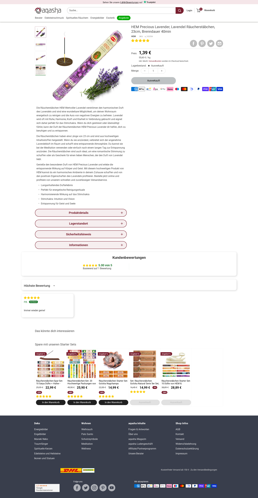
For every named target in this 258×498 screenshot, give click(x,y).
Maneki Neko (41, 439)
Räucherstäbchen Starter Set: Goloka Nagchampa (113, 382)
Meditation (87, 443)
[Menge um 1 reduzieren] (144, 70)
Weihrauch (87, 429)
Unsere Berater (136, 453)
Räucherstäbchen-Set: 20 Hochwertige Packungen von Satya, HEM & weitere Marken (81, 382)
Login (189, 10)
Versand (180, 439)
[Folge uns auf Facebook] (77, 487)
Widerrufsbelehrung (186, 443)
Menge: (135, 70)
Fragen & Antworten (138, 429)
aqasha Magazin (137, 439)
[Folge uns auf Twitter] (85, 487)
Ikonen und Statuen (44, 458)
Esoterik (110, 17)
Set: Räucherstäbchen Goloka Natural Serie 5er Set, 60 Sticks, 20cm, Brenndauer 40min (144, 382)
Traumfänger (41, 443)
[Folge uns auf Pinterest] (103, 487)
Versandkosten (155, 61)
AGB (178, 429)
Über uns (133, 434)
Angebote (124, 17)
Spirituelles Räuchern (77, 17)
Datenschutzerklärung (187, 448)
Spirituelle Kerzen (43, 448)
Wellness (86, 448)
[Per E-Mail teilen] (219, 43)
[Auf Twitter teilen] (210, 43)
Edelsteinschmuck (54, 17)
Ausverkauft (153, 80)
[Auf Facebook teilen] (193, 43)
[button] (140, 40)
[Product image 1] (40, 32)
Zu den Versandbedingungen (204, 470)
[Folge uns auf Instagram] (94, 487)
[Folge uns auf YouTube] (111, 487)
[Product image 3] (40, 57)
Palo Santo (87, 434)
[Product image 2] (40, 44)
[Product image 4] (40, 70)
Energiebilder (97, 17)
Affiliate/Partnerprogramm (142, 448)
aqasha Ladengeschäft (140, 443)
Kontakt (180, 434)
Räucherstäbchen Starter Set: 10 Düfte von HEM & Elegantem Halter (176, 382)
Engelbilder (40, 434)
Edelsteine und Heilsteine (47, 453)
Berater (38, 17)
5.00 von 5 (105, 265)
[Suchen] (180, 10)
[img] (32, 297)
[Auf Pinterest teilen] (202, 43)
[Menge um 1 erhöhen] (161, 70)
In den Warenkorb (50, 402)
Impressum (181, 453)
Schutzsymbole (89, 439)
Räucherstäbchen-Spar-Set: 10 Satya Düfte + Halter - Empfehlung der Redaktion (49, 382)
